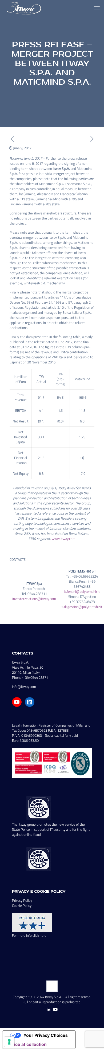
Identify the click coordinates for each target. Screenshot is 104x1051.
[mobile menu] (96, 8)
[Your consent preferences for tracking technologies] (9, 1042)
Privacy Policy (22, 900)
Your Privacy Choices (45, 1035)
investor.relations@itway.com (34, 598)
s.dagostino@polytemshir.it (82, 606)
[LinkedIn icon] (49, 1009)
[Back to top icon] (52, 986)
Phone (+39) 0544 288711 (31, 677)
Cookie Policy (21, 905)
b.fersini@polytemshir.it (82, 591)
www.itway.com (63, 538)
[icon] (55, 1009)
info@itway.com (24, 686)
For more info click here (29, 935)
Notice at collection (27, 1044)
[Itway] (25, 8)
